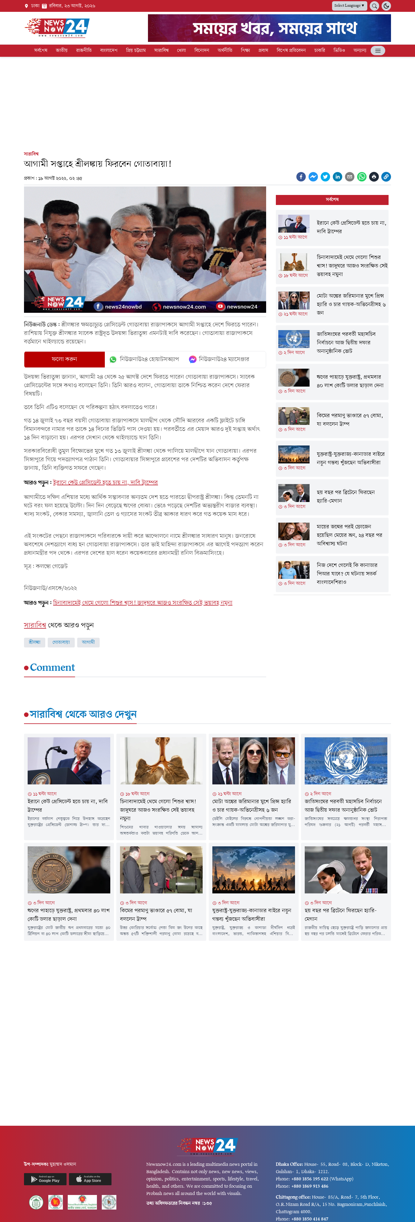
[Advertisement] (207, 102)
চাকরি (319, 50)
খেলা (181, 50)
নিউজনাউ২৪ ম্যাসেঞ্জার (224, 360)
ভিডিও (339, 50)
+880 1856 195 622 (309, 1179)
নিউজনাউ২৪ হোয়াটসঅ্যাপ (149, 360)
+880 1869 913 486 (309, 1186)
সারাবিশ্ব (161, 50)
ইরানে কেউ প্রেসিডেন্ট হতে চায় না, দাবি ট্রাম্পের (105, 483)
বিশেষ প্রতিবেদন (291, 50)
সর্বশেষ (40, 50)
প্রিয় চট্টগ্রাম (136, 50)
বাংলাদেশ (109, 50)
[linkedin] (337, 177)
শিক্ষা (245, 50)
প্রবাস (263, 50)
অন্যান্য (360, 50)
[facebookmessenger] (313, 177)
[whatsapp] (362, 177)
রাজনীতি (84, 50)
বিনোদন (201, 50)
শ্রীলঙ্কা (34, 642)
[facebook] (301, 177)
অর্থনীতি (225, 50)
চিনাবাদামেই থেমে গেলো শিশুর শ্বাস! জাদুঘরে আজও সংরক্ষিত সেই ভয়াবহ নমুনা (142, 603)
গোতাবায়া (61, 642)
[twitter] (325, 177)
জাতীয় (62, 50)
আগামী (88, 642)
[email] (350, 177)
